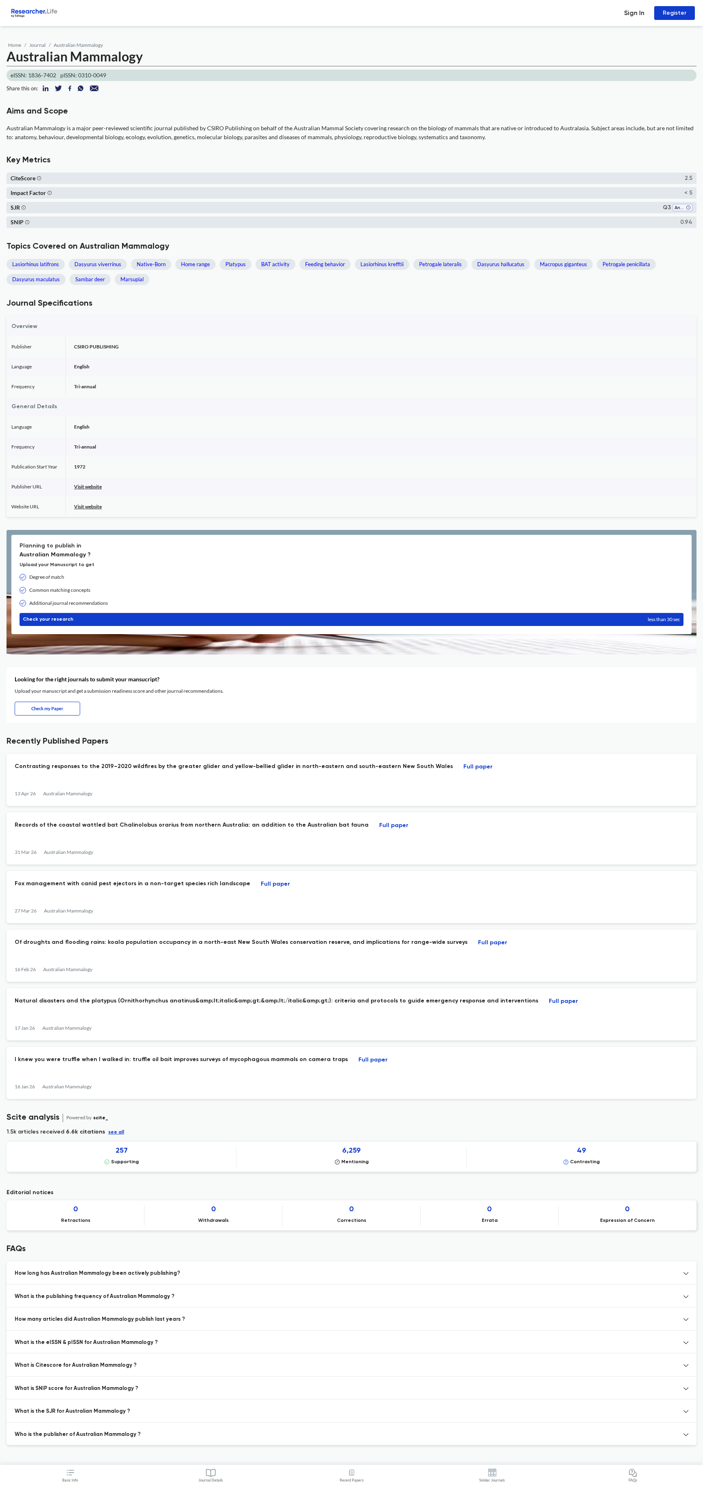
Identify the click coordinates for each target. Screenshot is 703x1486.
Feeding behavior (325, 264)
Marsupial (132, 279)
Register (674, 12)
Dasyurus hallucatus (500, 264)
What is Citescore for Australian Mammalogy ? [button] (76, 1365)
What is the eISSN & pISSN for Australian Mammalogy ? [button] (86, 1342)
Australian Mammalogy (78, 45)
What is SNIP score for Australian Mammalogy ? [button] (76, 1388)
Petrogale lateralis (440, 264)
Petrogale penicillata (626, 264)
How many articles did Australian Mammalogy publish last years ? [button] (100, 1319)
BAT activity (275, 264)
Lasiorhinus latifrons (35, 264)
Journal (37, 45)
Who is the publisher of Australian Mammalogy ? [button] (78, 1434)
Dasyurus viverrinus (97, 264)
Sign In (634, 13)
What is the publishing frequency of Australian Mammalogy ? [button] (95, 1296)
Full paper (478, 767)
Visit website (88, 487)
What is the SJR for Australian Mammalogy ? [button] (72, 1411)
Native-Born (151, 264)
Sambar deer (90, 279)
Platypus (235, 264)
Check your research (351, 619)
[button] (39, 178)
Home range (195, 264)
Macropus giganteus (563, 264)
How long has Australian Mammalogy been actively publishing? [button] (97, 1273)
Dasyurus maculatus (36, 279)
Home (14, 45)
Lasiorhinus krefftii (382, 264)
